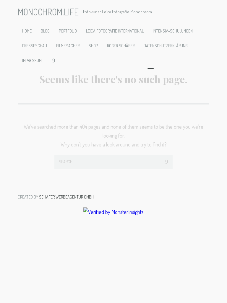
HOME (27, 30)
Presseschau (34, 45)
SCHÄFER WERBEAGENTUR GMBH (66, 196)
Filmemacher (68, 45)
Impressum (32, 60)
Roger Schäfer (120, 45)
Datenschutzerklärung (166, 45)
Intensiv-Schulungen (173, 30)
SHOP (93, 45)
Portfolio (68, 30)
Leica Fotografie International (115, 30)
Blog (45, 30)
